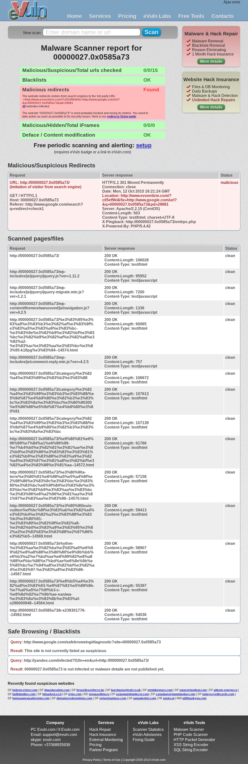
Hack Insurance (102, 735)
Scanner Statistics (148, 729)
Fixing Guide (144, 740)
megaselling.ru (99, 694)
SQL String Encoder (191, 750)
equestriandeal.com (193, 690)
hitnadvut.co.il (52, 694)
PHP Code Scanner (191, 735)
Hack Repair (100, 729)
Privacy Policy (92, 760)
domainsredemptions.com (74, 698)
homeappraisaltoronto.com (31, 698)
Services (100, 16)
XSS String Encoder (191, 745)
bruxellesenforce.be (90, 690)
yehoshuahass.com (112, 698)
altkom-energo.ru (225, 690)
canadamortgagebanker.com (175, 694)
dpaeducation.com (57, 690)
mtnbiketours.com (160, 690)
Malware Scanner (189, 729)
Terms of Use (111, 760)
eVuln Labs (157, 16)
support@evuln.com (60, 735)
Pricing (127, 16)
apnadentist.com (144, 698)
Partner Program (103, 750)
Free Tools (191, 16)
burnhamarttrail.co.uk (126, 690)
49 (24, 106)
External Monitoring (106, 740)
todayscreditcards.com (218, 694)
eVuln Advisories (147, 735)
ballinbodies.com (24, 694)
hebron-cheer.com (25, 690)
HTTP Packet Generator (194, 740)
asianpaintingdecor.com (132, 694)
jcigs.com (75, 694)
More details (211, 61)
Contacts (222, 16)
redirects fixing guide (121, 116)
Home (74, 16)
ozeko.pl (168, 698)
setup (144, 145)
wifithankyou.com (194, 698)
